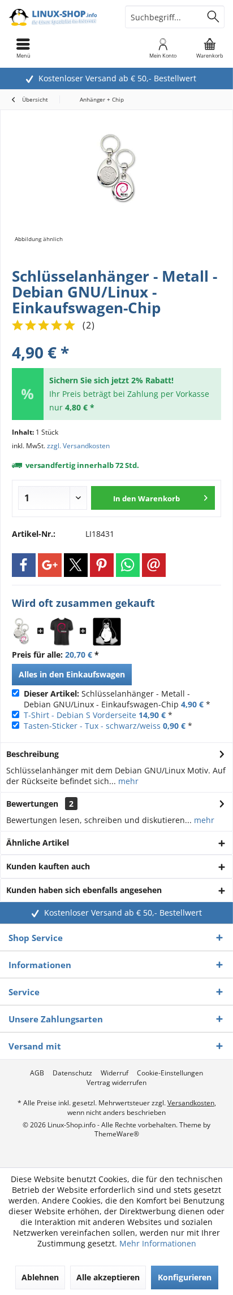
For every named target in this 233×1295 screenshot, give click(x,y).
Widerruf (114, 1073)
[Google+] (50, 565)
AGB (37, 1073)
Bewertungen (32, 803)
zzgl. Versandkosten (78, 445)
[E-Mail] (154, 565)
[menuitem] (210, 48)
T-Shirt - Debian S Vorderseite (80, 715)
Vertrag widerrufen (116, 1082)
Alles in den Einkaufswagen (72, 674)
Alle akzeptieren (108, 1277)
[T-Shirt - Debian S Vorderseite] (62, 632)
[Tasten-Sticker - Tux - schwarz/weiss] (107, 632)
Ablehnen (40, 1277)
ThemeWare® (116, 1134)
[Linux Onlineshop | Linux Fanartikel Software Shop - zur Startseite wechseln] (58, 17)
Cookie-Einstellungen (170, 1073)
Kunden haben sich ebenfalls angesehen (84, 890)
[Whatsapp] (128, 565)
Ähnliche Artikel (37, 842)
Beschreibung (32, 754)
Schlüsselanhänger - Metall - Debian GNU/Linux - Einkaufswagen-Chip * (117, 699)
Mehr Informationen (157, 1243)
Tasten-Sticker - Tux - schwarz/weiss (92, 725)
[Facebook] (24, 565)
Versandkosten (190, 1103)
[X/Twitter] (76, 565)
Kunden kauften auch (48, 866)
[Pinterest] (102, 565)
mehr (127, 781)
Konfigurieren (185, 1277)
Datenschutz (72, 1073)
